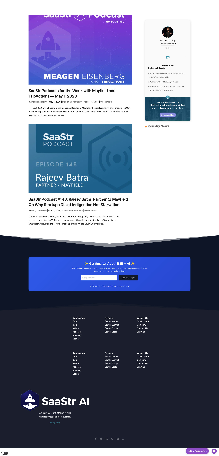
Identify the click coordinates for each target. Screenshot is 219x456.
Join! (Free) (206, 4)
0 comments (106, 102)
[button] (4, 453)
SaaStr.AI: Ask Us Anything (197, 451)
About (176, 4)
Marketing (67, 102)
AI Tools (133, 4)
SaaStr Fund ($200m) (119, 4)
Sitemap (141, 332)
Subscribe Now (167, 115)
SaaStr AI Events (161, 4)
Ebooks (76, 339)
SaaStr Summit (112, 325)
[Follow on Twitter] (101, 439)
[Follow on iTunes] (123, 439)
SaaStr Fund (143, 321)
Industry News (158, 126)
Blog (75, 325)
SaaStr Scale (111, 332)
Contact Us (142, 328)
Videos (76, 328)
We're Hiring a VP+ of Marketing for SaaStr (163, 82)
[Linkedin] (169, 48)
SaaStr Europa (111, 328)
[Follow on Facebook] (96, 439)
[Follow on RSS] (106, 439)
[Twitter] (166, 48)
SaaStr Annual (111, 321)
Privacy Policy (55, 423)
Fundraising (67, 210)
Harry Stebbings (39, 210)
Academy (77, 335)
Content (145, 4)
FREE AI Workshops (191, 4)
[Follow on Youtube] (117, 439)
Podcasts (87, 102)
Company (141, 325)
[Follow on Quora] (112, 439)
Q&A (75, 321)
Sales (96, 102)
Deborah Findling (39, 102)
